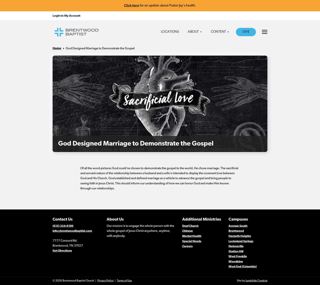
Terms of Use (124, 280)
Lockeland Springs (241, 241)
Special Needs (191, 241)
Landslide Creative (256, 280)
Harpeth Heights (240, 236)
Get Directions (62, 250)
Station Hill (236, 251)
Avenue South (238, 226)
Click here (131, 5)
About (193, 32)
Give (245, 32)
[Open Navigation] (264, 32)
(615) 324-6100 (63, 226)
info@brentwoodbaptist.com (72, 231)
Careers (187, 246)
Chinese (187, 231)
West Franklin (238, 256)
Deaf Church (190, 226)
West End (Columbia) (243, 266)
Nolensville (236, 246)
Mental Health (191, 236)
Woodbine (236, 261)
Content (218, 32)
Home (57, 48)
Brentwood (236, 231)
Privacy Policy (105, 280)
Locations (170, 32)
